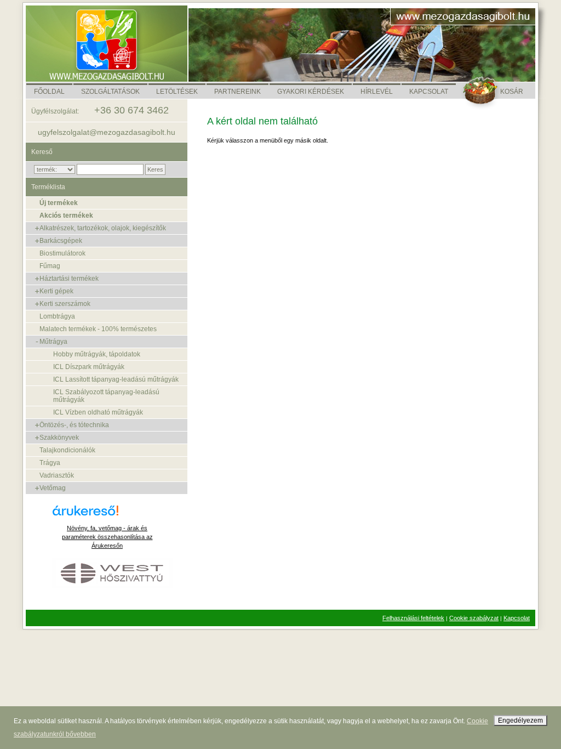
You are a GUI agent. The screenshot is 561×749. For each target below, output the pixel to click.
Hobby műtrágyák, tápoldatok (96, 354)
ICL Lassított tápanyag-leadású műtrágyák (116, 379)
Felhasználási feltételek (413, 618)
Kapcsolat (516, 618)
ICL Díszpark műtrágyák (88, 367)
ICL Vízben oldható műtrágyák (98, 412)
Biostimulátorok (62, 253)
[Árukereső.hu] (107, 515)
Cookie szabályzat (474, 618)
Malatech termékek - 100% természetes (98, 329)
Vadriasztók (56, 475)
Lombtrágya (57, 316)
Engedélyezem (520, 720)
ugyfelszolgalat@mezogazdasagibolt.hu (106, 132)
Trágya (49, 463)
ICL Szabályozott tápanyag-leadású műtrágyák (106, 396)
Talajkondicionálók (67, 450)
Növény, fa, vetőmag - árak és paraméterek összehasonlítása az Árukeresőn (107, 537)
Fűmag (49, 266)
